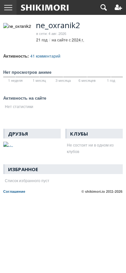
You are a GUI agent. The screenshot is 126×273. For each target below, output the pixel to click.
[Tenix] (8, 144)
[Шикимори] (45, 7)
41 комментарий (45, 56)
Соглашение (14, 191)
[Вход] (118, 7)
